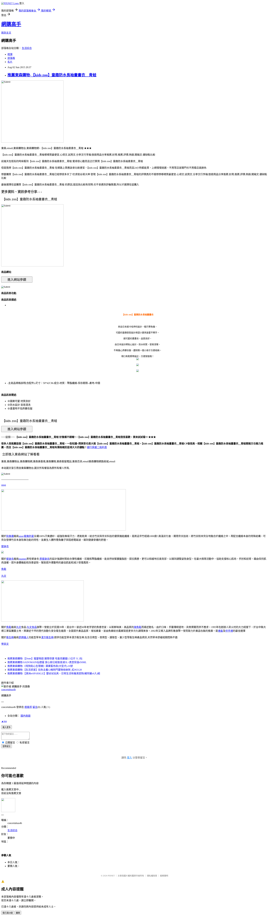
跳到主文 (6, 32)
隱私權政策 (152, 876)
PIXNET (111, 876)
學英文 (5, 644)
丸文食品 (32, 627)
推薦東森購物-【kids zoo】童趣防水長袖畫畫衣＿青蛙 (51, 75)
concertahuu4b (8, 689)
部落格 (11, 58)
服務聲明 (164, 876)
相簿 (9, 54)
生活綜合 (27, 48)
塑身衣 (5, 546)
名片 (9, 62)
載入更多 (6, 727)
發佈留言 (6, 746)
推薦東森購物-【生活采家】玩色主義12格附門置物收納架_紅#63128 (44, 669)
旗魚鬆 (137, 627)
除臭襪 (10, 536)
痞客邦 (28, 707)
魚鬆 (3, 569)
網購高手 (11, 24)
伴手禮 (229, 631)
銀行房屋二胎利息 (97, 447)
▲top (4, 721)
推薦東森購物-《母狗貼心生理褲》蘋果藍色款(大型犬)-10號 (40, 666)
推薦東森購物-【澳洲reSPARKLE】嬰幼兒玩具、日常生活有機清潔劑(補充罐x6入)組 (53, 673)
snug (3, 485)
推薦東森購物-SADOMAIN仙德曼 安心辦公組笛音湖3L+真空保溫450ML (47, 662)
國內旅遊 (26, 715)
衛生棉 (10, 637)
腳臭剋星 (29, 536)
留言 (35, 707)
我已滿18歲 (7, 913)
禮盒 (220, 631)
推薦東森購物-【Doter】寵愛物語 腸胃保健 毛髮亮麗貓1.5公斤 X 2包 (44, 658)
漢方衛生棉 (47, 637)
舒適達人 (24, 637)
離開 (18, 913)
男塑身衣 (45, 558)
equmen (22, 558)
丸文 (3, 576)
